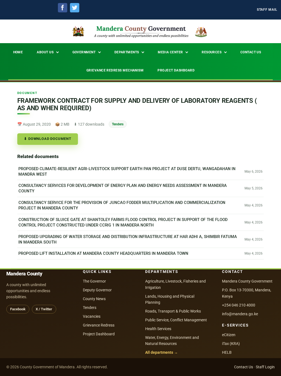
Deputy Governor (97, 290)
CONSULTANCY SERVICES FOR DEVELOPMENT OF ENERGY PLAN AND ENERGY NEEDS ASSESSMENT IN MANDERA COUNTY (122, 188)
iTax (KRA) (231, 343)
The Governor (94, 281)
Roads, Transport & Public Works (173, 311)
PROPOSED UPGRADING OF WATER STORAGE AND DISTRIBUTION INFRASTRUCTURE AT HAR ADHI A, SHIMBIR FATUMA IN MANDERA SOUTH (127, 239)
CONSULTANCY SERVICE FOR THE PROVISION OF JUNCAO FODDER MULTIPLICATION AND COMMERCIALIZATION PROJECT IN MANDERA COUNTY (121, 205)
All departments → (161, 352)
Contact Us (243, 367)
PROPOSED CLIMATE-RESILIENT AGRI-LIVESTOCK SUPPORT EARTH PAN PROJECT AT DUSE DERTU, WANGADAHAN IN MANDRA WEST (126, 171)
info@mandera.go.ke (240, 314)
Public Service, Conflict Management (176, 320)
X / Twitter (44, 309)
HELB (227, 352)
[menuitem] (267, 10)
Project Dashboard (99, 334)
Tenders (117, 124)
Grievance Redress (98, 325)
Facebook (18, 309)
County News (94, 299)
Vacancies (91, 316)
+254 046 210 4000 (238, 305)
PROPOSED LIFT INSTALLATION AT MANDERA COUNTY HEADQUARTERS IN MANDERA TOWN (103, 253)
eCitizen (228, 335)
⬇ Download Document (47, 139)
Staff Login (265, 367)
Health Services (158, 329)
